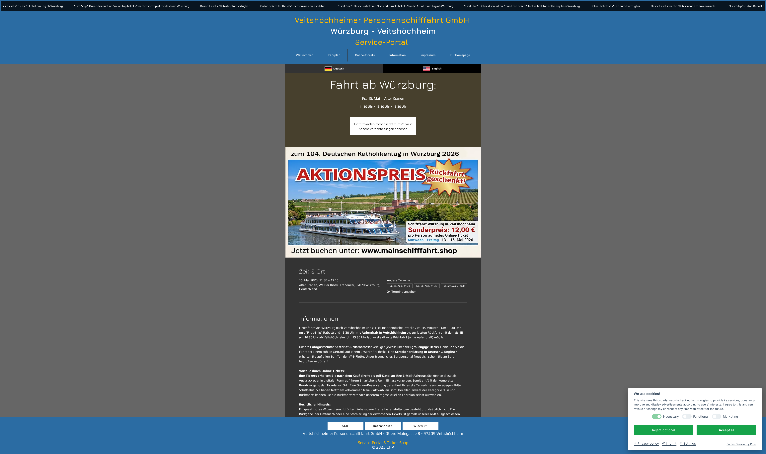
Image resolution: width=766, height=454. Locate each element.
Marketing (730, 416)
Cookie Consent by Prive (741, 443)
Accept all (726, 430)
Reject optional (663, 430)
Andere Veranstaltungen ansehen (383, 129)
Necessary (671, 416)
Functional (701, 416)
